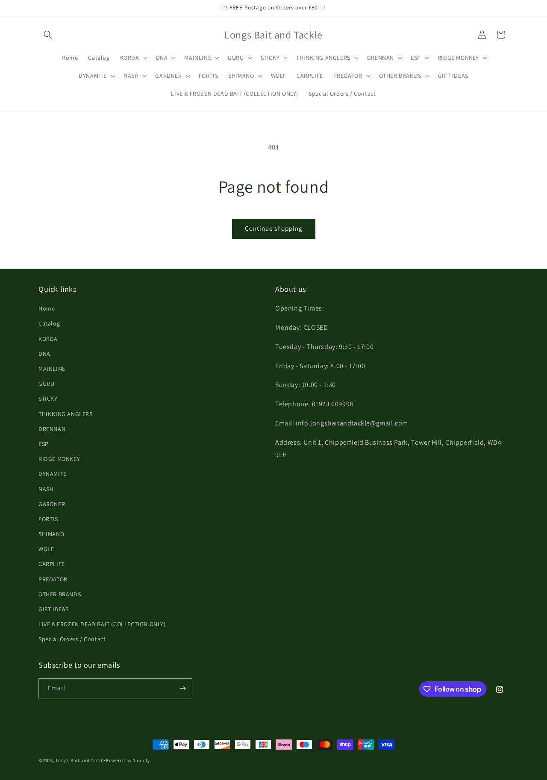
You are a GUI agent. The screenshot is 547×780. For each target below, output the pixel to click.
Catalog (49, 323)
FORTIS (48, 519)
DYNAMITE (52, 474)
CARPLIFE (51, 564)
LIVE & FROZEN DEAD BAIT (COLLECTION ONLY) (102, 624)
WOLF (46, 549)
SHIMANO (51, 534)
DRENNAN (51, 429)
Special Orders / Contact (72, 639)
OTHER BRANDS (59, 594)
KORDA (48, 339)
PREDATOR (53, 579)
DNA (44, 354)
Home (46, 308)
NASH (45, 489)
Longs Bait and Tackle (80, 760)
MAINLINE (51, 368)
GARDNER (51, 504)
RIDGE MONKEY (59, 459)
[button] (47, 34)
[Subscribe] (182, 688)
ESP (43, 444)
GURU (46, 383)
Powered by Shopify (128, 760)
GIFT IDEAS (53, 609)
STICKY (48, 398)
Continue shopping (274, 228)
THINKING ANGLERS (65, 414)
